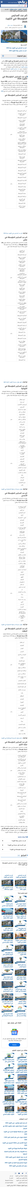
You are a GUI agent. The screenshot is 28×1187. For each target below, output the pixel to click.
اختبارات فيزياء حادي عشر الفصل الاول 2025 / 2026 (15, 1138)
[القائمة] (2, 2)
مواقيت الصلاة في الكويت (21, 1176)
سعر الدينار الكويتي (22, 1183)
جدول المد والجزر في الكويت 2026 (18, 1166)
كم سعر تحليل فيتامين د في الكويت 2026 (16, 1123)
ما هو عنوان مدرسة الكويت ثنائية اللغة (13, 382)
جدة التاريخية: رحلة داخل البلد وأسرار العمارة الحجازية (15, 1152)
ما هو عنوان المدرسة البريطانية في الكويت (11, 738)
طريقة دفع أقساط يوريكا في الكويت (17, 1148)
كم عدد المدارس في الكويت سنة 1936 (16, 48)
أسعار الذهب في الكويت (21, 1180)
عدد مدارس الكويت (15, 69)
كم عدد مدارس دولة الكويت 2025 (18, 51)
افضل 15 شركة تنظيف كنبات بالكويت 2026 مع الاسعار (15, 1127)
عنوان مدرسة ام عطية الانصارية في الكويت (11, 489)
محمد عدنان (10, 25)
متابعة (14, 1044)
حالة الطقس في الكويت (21, 1178)
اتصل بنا (11, 1178)
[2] (1, 91)
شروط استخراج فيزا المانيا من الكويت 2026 (16, 1163)
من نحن (11, 1176)
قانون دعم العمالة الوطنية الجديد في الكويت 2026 (15, 1133)
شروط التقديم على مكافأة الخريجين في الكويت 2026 (14, 1144)
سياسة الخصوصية (9, 1180)
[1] (2, 91)
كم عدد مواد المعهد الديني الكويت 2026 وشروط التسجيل (16, 1158)
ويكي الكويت (24, 67)
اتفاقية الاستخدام (9, 1183)
